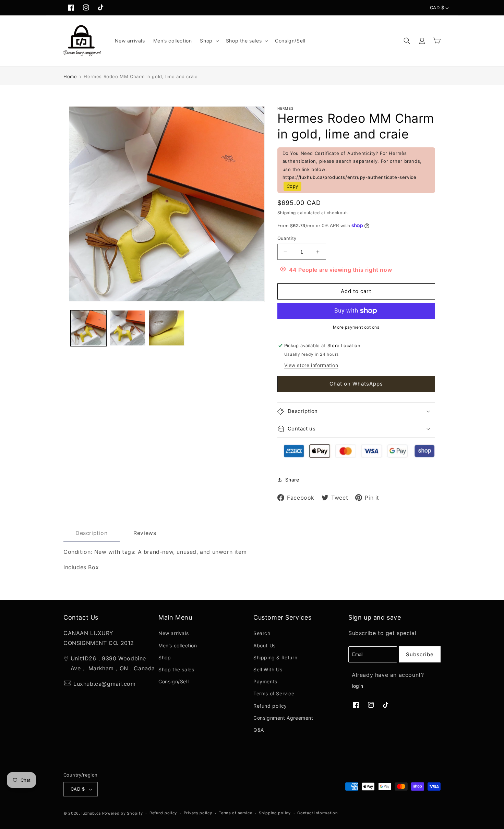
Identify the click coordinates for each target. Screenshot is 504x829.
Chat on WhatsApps (356, 383)
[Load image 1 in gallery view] (88, 328)
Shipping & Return (275, 657)
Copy (292, 186)
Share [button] (292, 480)
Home (70, 76)
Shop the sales (176, 669)
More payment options (356, 327)
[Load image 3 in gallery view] (166, 328)
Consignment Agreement (283, 718)
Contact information (317, 812)
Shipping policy (275, 812)
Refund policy (270, 706)
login (357, 686)
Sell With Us (267, 669)
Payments (265, 681)
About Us (264, 645)
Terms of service (235, 812)
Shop (164, 657)
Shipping (286, 212)
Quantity (287, 238)
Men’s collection (177, 645)
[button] (208, 41)
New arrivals (173, 633)
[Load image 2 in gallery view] (127, 328)
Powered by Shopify (122, 813)
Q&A (258, 730)
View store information (311, 365)
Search (262, 633)
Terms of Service (274, 693)
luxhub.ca (91, 813)
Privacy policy (198, 812)
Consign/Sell (173, 681)
